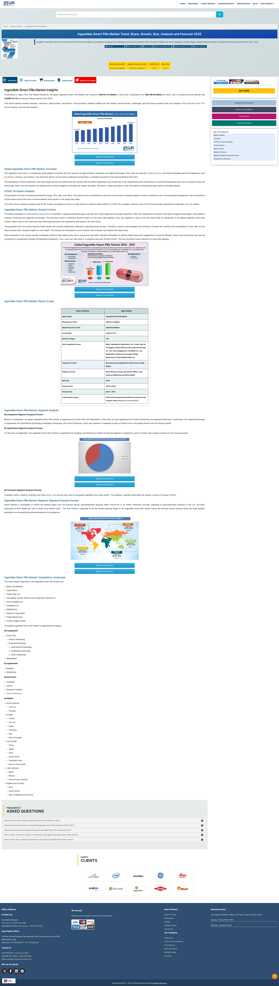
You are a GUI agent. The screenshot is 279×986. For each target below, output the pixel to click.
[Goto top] (274, 976)
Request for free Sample (139, 35)
